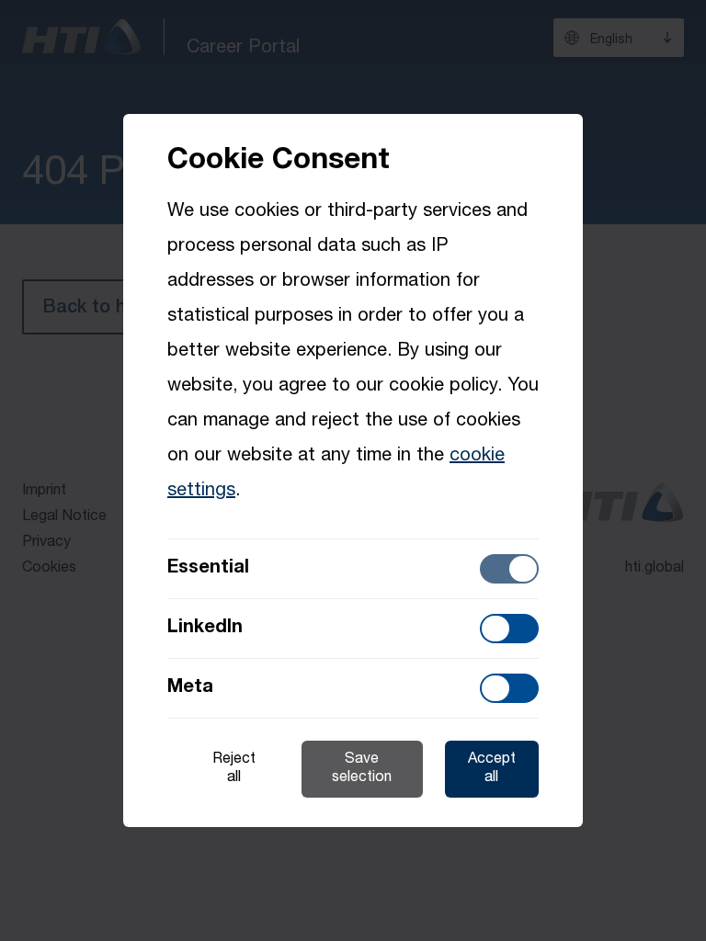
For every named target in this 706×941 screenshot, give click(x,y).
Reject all (234, 769)
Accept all (492, 769)
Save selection (362, 769)
